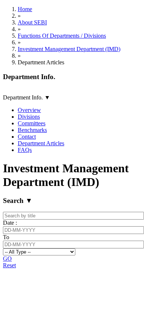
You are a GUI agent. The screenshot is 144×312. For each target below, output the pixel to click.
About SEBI (32, 22)
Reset (9, 265)
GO (7, 258)
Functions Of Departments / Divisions (62, 36)
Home (25, 9)
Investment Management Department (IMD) (69, 49)
